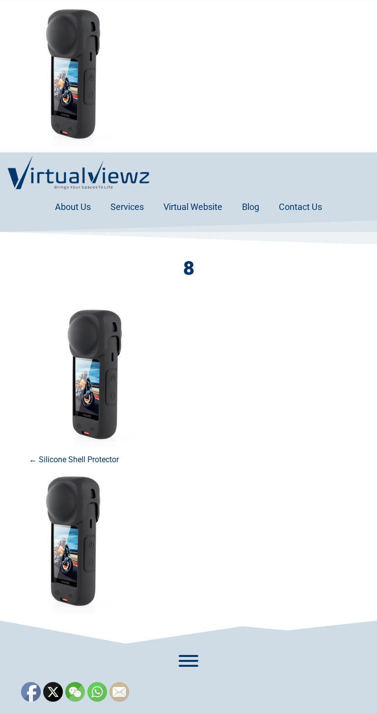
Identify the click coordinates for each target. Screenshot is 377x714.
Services (127, 207)
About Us (73, 207)
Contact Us (300, 207)
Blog (250, 207)
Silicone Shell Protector (74, 459)
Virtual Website (192, 207)
